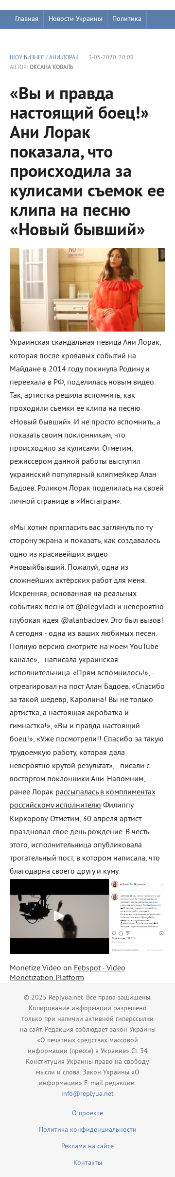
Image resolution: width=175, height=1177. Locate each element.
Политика (126, 19)
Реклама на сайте (87, 1146)
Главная (26, 19)
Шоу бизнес (32, 39)
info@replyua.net (87, 1094)
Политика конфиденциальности (88, 1130)
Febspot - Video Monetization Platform (67, 973)
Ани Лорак (64, 58)
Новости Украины (75, 19)
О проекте (87, 1113)
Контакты (87, 1163)
